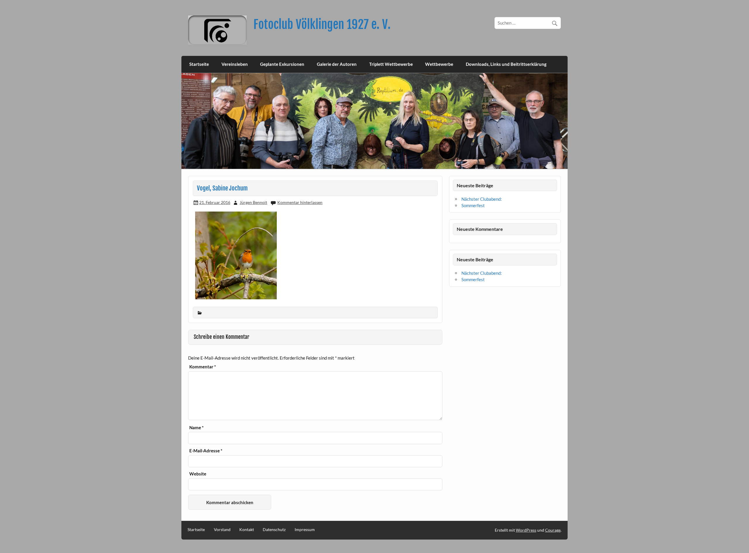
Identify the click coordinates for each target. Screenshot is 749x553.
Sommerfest (473, 205)
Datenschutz (274, 530)
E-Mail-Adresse (205, 451)
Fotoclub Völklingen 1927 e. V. (322, 24)
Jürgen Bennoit (253, 202)
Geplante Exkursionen (282, 64)
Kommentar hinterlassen (299, 202)
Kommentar (202, 367)
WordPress (526, 530)
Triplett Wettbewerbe (391, 64)
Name (196, 427)
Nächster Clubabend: (481, 199)
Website (197, 474)
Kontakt (246, 530)
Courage (553, 530)
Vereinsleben (234, 64)
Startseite (199, 64)
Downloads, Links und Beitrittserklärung (506, 64)
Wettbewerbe (439, 64)
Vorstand (222, 530)
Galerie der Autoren (337, 64)
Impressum (305, 530)
